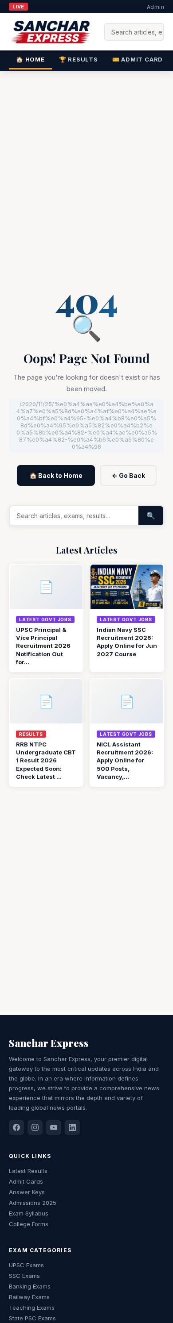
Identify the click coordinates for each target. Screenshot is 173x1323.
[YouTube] (53, 1127)
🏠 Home (30, 59)
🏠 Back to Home (56, 475)
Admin (155, 7)
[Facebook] (16, 1127)
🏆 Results (78, 59)
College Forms (28, 1223)
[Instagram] (35, 1127)
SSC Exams (24, 1275)
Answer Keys (27, 1192)
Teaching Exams (32, 1307)
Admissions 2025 (32, 1202)
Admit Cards (26, 1181)
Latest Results (28, 1170)
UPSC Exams (26, 1265)
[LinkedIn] (72, 1127)
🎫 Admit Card (137, 59)
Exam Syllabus (28, 1213)
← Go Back (128, 475)
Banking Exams (30, 1286)
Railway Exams (29, 1296)
